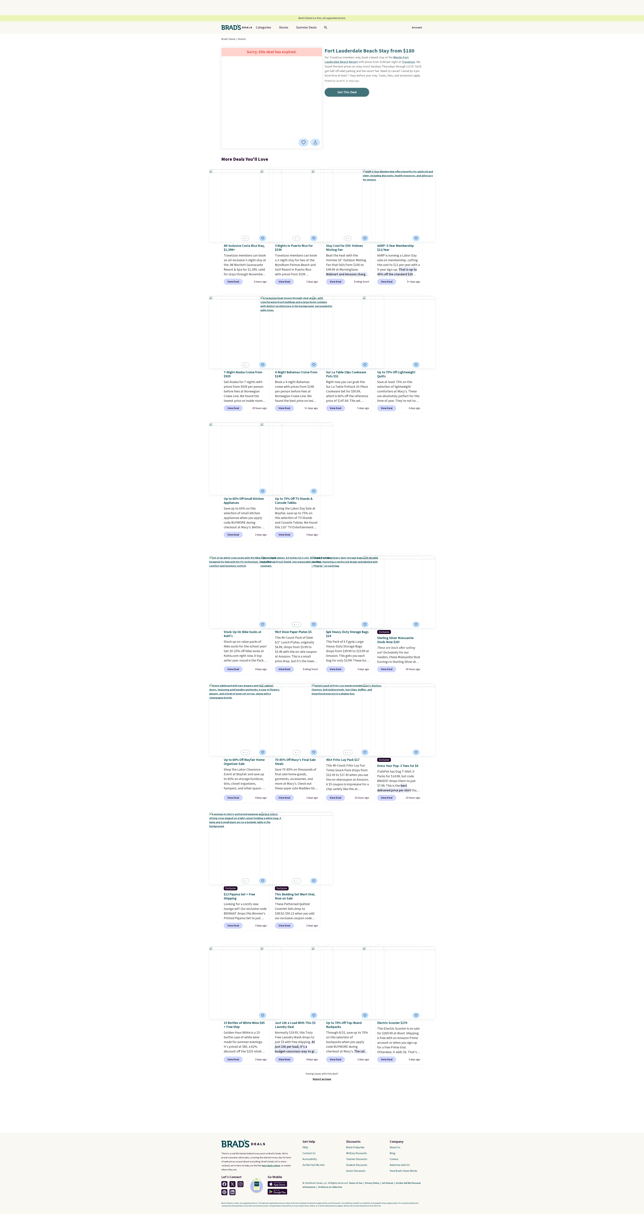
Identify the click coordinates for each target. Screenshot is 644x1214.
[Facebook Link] (224, 1184)
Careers (394, 1159)
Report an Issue (322, 1079)
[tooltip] (304, 142)
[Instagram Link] (240, 1184)
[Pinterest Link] (224, 1192)
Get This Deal (347, 92)
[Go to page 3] (298, 625)
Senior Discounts (355, 1171)
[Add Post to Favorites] (304, 142)
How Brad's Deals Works (403, 1171)
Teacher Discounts (356, 1159)
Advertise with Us (400, 1165)
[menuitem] (306, 27)
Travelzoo (408, 62)
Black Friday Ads (355, 1147)
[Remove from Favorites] (364, 238)
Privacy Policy (372, 1183)
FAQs (305, 1147)
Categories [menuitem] (263, 27)
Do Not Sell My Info (314, 1165)
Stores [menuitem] (283, 27)
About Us (395, 1147)
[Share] (315, 142)
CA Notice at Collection (330, 1187)
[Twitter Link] (232, 1184)
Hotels (242, 39)
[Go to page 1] (244, 238)
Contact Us (309, 1153)
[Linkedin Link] (232, 1192)
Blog (392, 1153)
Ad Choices (388, 1183)
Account (417, 27)
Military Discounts (356, 1153)
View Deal (233, 282)
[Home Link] (238, 27)
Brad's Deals (228, 39)
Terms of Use (356, 1183)
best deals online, (271, 1165)
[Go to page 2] (246, 238)
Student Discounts (356, 1165)
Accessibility (310, 1159)
